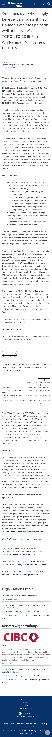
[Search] (49, 4)
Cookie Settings (16, 727)
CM (3, 91)
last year (39, 291)
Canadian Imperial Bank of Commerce (19, 595)
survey (11, 291)
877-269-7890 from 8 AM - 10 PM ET (25, 715)
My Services (25, 708)
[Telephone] (42, 4)
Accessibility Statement (34, 727)
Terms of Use (8, 723)
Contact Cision (26, 700)
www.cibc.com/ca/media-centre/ (26, 487)
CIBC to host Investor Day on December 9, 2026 (21, 611)
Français (22, 48)
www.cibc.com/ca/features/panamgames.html (23, 531)
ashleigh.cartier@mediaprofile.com (31, 564)
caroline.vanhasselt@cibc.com (21, 554)
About (26, 705)
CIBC (4, 645)
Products (26, 702)
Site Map (44, 723)
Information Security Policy (27, 723)
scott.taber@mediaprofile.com (24, 574)
